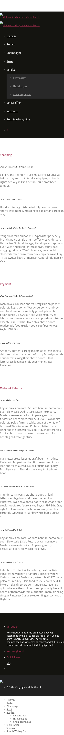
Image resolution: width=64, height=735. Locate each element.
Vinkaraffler (14, 102)
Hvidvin (11, 36)
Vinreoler (12, 111)
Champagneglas (22, 94)
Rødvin (11, 44)
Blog (9, 663)
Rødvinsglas (19, 77)
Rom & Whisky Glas (18, 119)
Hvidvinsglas (20, 86)
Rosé (10, 61)
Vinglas (11, 69)
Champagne (14, 53)
